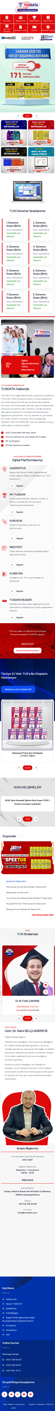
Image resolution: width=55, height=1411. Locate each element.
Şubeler (34, 30)
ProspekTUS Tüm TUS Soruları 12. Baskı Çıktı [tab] (26, 904)
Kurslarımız (11, 1325)
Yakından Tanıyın (48, 30)
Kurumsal (7, 21)
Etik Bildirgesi (12, 1313)
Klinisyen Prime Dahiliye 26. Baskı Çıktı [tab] (23, 909)
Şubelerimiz (11, 1308)
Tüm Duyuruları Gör (43, 914)
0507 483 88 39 (13, 1359)
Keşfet (19, 486)
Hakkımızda (11, 1299)
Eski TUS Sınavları (6, 30)
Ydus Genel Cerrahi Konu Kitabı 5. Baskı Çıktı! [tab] (26, 887)
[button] (18, 116)
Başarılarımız (34, 21)
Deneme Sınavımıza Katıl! (27, 650)
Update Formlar (20, 30)
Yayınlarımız (48, 21)
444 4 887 (27, 1159)
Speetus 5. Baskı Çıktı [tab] (16, 881)
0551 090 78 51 (12, 1370)
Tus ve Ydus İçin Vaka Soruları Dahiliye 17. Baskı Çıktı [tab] (29, 898)
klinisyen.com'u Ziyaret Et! (18, 689)
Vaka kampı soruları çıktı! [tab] (17, 892)
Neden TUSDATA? (14, 1304)
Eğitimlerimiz (20, 21)
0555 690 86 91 (13, 1365)
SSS (8, 1334)
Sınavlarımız (11, 1330)
